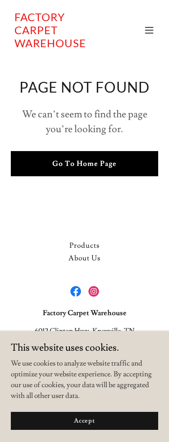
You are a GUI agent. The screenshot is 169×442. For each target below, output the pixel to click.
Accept (84, 420)
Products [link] (84, 245)
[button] (149, 30)
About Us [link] (84, 258)
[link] (62, 44)
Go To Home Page (84, 163)
